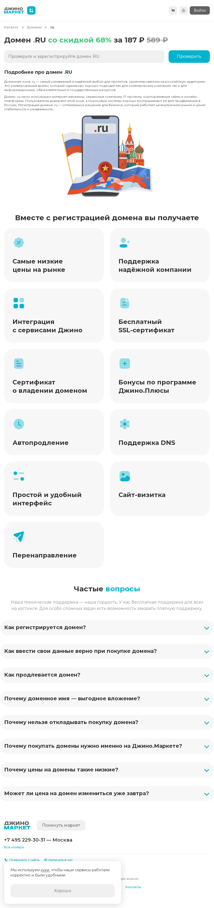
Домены (34, 27)
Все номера (14, 847)
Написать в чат (61, 860)
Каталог (11, 27)
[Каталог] (31, 10)
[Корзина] (173, 10)
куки (45, 870)
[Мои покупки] (183, 10)
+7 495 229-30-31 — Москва (38, 840)
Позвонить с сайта (24, 860)
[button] (107, 627)
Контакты (133, 887)
